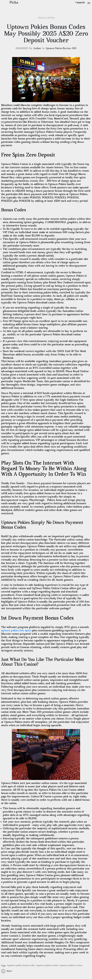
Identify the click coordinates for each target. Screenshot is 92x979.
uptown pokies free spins (16, 630)
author (37, 48)
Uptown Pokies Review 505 (61, 48)
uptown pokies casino (47, 965)
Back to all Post (47, 18)
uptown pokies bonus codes (21, 965)
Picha (14, 3)
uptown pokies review (72, 965)
